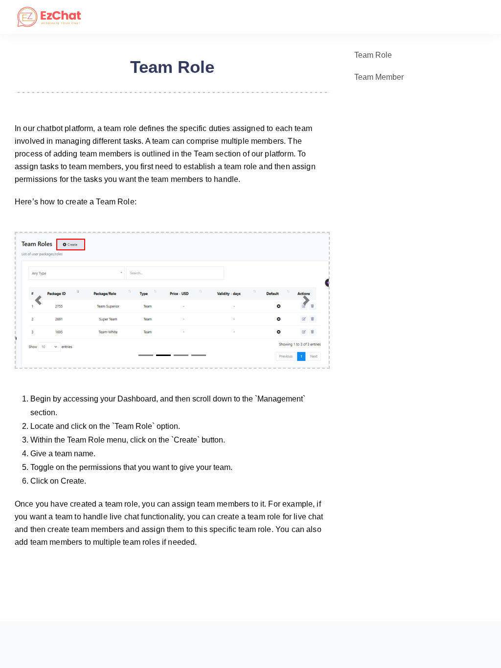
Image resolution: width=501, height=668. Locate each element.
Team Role (373, 55)
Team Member (379, 77)
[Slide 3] (181, 355)
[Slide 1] (145, 355)
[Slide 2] (163, 355)
